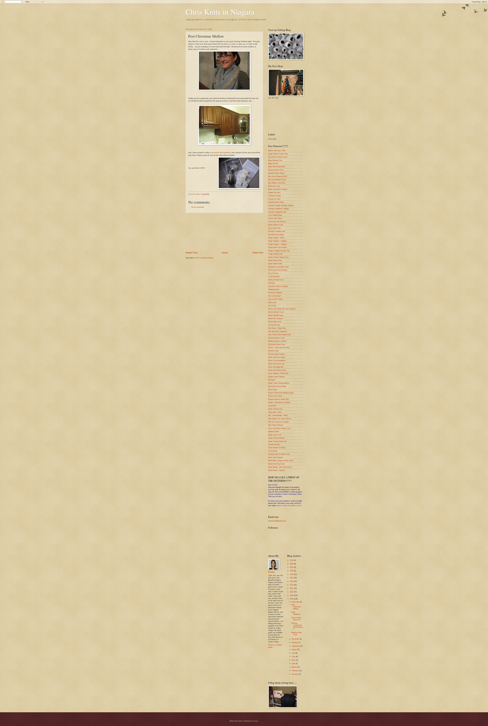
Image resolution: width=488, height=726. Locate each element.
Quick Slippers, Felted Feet (278, 373)
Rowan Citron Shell (275, 396)
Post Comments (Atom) (204, 258)
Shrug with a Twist (275, 412)
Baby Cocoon (273, 163)
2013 (292, 581)
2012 (292, 585)
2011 (292, 588)
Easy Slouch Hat (274, 228)
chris (273, 572)
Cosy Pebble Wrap (275, 215)
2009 (292, 595)
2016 (292, 571)
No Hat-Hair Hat (274, 325)
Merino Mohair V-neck (276, 312)
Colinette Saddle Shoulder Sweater (281, 205)
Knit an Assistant (274, 296)
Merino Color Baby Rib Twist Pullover (281, 309)
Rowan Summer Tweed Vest (278, 399)
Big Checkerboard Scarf (277, 180)
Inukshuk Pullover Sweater (278, 286)
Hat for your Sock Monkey (277, 270)
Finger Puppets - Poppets (277, 241)
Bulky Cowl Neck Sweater (277, 189)
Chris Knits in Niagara (220, 12)
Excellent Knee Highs (276, 235)
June (294, 657)
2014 (292, 578)
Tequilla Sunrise (274, 444)
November (296, 639)
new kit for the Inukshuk (220, 153)
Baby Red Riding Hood (276, 167)
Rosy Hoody (272, 390)
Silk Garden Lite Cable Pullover (279, 419)
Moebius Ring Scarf (296, 633)
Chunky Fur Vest (274, 199)
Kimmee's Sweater (275, 293)
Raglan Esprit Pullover (276, 377)
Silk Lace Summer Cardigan (278, 422)
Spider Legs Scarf (274, 435)
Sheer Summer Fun (275, 409)
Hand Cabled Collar (275, 264)
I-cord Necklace (274, 276)
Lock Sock (272, 305)
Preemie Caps (273, 351)
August (295, 649)
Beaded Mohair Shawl (276, 173)
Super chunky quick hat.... (296, 618)
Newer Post (191, 252)
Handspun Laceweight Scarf (278, 267)
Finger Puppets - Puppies (277, 244)
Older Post (257, 252)
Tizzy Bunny (272, 451)
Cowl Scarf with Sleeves (277, 222)
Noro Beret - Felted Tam (277, 328)
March (294, 667)
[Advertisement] (224, 232)
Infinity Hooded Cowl (275, 280)
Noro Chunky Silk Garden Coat (279, 335)
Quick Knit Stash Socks (277, 370)
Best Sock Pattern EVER (277, 176)
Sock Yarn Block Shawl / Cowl (279, 428)
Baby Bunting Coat (275, 160)
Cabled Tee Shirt (274, 192)
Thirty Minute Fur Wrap (276, 448)
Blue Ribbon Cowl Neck (276, 183)
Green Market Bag (275, 260)
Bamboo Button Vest (275, 170)
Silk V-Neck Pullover (275, 425)
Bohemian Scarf (274, 186)
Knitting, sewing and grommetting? (296, 626)
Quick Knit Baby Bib (275, 367)
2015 (292, 574)
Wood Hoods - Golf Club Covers (280, 467)
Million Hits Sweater (275, 318)
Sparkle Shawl (273, 431)
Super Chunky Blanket (276, 438)
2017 (292, 567)
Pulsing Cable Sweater (276, 354)
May (293, 660)
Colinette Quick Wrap (276, 202)
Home (225, 252)
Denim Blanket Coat (275, 225)
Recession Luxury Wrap (277, 386)
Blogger (255, 721)
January (295, 674)
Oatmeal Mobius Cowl (276, 338)
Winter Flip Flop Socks (276, 464)
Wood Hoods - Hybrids (276, 470)
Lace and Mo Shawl (275, 299)
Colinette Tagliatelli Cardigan (278, 209)
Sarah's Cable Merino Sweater (279, 402)
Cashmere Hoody (274, 196)
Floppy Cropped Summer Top (279, 251)
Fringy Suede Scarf (275, 254)
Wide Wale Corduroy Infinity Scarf (280, 461)
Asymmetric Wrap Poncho (277, 157)
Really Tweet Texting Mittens (278, 383)
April (294, 664)
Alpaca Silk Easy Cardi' (276, 150)
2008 (292, 599)
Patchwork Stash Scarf (276, 344)
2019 (292, 560)
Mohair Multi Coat (274, 322)
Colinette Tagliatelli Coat (277, 212)
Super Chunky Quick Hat (277, 441)
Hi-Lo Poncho (273, 273)
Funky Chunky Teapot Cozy (278, 257)
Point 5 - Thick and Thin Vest (279, 348)
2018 (292, 564)
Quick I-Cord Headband (276, 360)
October (295, 642)
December (296, 602)
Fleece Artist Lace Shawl (277, 247)
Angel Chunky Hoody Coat (278, 154)
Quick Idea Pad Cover (276, 364)
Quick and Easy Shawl (276, 357)
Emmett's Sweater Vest (276, 231)
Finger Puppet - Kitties (276, 238)
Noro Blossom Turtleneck (277, 331)
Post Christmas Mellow (296, 607)
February (295, 671)
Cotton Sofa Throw (275, 218)
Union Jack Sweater (275, 457)
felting (270, 139)
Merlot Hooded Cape (275, 315)
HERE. (202, 168)
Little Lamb (272, 302)
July (293, 653)
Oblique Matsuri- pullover (277, 341)
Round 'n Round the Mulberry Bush (281, 393)
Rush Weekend (295, 613)
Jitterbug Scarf (273, 289)
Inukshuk (271, 283)
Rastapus (271, 380)
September (296, 646)
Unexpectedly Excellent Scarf (279, 454)
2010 (292, 592)
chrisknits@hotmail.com (277, 521)
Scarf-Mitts (272, 406)
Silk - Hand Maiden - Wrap (277, 415)
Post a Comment (197, 207)
